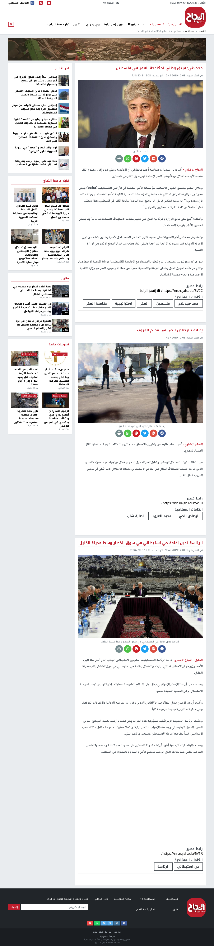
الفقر (144, 303)
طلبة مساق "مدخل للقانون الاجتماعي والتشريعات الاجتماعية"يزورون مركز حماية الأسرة (26, 255)
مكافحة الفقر (96, 303)
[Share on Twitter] (145, 158)
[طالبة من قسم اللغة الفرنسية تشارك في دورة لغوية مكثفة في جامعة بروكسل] (55, 195)
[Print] (119, 158)
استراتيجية (123, 303)
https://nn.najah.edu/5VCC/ (182, 290)
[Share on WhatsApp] (127, 158)
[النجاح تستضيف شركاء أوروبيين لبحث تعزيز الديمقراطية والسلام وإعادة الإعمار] (55, 236)
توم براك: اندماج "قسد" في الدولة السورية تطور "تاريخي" (36, 149)
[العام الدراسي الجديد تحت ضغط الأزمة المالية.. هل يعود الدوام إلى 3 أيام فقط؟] (24, 358)
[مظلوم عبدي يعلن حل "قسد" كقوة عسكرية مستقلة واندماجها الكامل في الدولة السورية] (64, 122)
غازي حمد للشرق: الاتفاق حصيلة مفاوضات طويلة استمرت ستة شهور (26, 416)
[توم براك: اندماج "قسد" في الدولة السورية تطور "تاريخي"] (64, 151)
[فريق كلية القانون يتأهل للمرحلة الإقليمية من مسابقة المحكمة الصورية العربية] (24, 195)
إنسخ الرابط (148, 290)
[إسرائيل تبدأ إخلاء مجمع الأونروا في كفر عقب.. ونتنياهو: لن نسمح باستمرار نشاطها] (64, 80)
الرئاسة (163, 867)
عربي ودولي (93, 24)
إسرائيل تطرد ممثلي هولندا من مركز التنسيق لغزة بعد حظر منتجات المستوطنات (34, 109)
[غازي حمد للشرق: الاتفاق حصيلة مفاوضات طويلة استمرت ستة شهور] (24, 400)
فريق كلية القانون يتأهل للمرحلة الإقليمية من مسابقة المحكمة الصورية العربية (25, 213)
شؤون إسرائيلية (114, 24)
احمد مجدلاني (189, 303)
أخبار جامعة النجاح (59, 24)
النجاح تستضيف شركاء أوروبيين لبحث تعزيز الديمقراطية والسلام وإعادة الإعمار (55, 253)
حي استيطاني (188, 867)
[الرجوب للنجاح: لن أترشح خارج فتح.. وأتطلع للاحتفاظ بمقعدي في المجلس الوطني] (55, 400)
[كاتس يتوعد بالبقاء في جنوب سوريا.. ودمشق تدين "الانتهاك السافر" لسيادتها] (64, 136)
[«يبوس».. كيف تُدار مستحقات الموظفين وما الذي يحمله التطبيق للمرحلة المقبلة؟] (55, 358)
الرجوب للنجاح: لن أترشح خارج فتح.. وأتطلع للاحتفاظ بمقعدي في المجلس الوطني (56, 418)
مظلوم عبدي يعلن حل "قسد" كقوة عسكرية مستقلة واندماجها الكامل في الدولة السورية (35, 123)
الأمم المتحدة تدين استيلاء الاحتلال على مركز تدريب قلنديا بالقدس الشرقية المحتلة (35, 94)
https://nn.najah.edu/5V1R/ (182, 853)
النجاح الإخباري (195, 17)
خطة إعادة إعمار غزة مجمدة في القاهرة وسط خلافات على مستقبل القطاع (32, 290)
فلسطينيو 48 (135, 24)
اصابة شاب (135, 516)
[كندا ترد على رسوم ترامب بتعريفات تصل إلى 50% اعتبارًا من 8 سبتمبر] (64, 164)
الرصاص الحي (189, 516)
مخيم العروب (161, 516)
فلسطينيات (156, 24)
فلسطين (163, 303)
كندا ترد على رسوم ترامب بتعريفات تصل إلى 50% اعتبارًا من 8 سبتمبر (36, 163)
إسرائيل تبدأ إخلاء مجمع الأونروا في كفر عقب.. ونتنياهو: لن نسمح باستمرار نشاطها (35, 80)
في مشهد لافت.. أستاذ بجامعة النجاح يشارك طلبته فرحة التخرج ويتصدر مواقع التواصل (32, 307)
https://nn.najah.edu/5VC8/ (182, 503)
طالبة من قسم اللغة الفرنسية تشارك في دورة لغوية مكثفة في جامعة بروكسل (55, 211)
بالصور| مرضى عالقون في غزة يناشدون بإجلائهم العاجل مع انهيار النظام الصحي (33, 325)
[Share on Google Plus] (153, 158)
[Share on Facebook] (162, 158)
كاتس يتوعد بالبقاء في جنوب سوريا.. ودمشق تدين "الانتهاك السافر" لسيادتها (34, 137)
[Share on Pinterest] (136, 158)
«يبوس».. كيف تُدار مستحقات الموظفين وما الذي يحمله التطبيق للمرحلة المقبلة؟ (56, 377)
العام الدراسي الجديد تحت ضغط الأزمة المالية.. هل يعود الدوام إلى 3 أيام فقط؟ (25, 377)
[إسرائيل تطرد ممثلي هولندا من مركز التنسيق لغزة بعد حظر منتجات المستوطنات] (64, 108)
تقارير (77, 24)
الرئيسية (202, 31)
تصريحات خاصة (59, 344)
